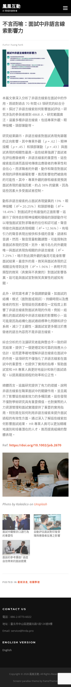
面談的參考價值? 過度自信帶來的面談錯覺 (15, 559)
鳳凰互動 (11, 6)
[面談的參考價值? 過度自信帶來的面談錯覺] (16, 548)
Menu (65, 8)
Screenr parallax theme (26, 681)
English (7, 650)
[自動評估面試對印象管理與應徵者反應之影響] (47, 522)
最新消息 (23, 582)
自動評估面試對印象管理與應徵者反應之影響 (47, 533)
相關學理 (35, 582)
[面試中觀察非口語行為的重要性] (16, 522)
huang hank (17, 44)
